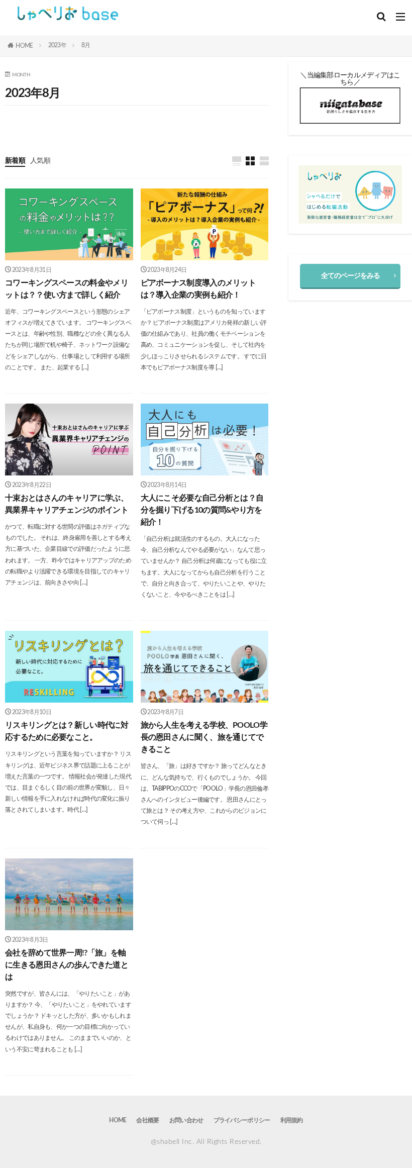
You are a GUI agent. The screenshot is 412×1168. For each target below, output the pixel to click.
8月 (85, 45)
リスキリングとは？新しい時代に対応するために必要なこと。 (66, 731)
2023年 (57, 45)
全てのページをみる (350, 275)
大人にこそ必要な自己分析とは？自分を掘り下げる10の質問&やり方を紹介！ (202, 510)
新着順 (15, 160)
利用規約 (291, 1120)
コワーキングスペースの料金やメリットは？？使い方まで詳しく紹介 (66, 289)
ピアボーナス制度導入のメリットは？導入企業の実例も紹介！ (198, 289)
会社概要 (147, 1120)
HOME (24, 46)
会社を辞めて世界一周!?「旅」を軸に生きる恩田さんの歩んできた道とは (66, 965)
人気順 (40, 160)
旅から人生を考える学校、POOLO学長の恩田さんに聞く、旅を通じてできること (204, 737)
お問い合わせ (186, 1120)
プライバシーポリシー (242, 1120)
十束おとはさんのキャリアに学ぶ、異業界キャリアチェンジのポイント (66, 504)
